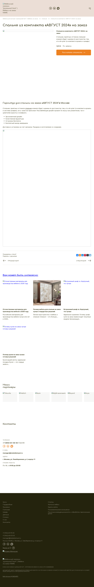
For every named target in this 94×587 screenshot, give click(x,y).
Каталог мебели (53, 504)
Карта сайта (53, 507)
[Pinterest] (85, 255)
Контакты (6, 522)
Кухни (5, 502)
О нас (5, 519)
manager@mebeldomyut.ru (13, 453)
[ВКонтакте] (77, 255)
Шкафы (5, 512)
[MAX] (58, 8)
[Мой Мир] (82, 255)
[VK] (54, 8)
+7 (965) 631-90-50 (10, 443)
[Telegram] (50, 8)
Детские (6, 514)
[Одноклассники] (80, 255)
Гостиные (6, 509)
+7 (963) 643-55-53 (9, 535)
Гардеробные (7, 504)
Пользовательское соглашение (58, 509)
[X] (87, 255)
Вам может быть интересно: (20, 275)
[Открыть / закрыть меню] (89, 8)
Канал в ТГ (7, 548)
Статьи (51, 502)
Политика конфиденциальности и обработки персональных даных (69, 513)
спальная (28, 108)
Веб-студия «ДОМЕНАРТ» (10, 576)
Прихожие (6, 507)
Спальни (6, 517)
